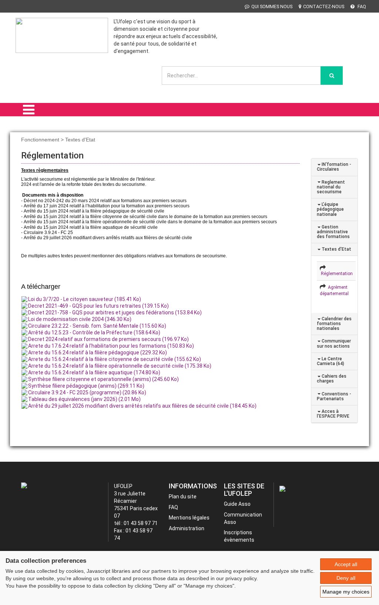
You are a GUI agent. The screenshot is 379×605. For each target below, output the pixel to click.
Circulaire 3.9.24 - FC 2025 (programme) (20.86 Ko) (87, 392)
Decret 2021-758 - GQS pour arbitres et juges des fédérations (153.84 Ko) (115, 312)
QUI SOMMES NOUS (271, 6)
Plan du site (183, 496)
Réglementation (336, 273)
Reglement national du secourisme (331, 187)
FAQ (361, 6)
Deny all (345, 578)
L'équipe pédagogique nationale (330, 209)
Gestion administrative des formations (333, 231)
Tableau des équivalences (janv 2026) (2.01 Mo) (84, 399)
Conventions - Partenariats (334, 396)
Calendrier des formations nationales (334, 323)
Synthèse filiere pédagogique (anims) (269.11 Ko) (86, 386)
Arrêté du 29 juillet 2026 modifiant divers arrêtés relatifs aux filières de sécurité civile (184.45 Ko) (142, 406)
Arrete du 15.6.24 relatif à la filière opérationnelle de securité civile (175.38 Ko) (119, 366)
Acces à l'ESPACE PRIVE (333, 414)
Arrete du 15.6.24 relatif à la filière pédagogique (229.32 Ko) (97, 352)
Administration (186, 528)
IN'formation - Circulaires (334, 167)
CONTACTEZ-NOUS (323, 6)
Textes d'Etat (336, 249)
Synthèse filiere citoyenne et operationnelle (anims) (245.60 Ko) (103, 379)
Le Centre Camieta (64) (330, 361)
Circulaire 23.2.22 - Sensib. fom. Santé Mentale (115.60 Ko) (97, 326)
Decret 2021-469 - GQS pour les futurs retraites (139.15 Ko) (98, 306)
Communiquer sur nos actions (334, 343)
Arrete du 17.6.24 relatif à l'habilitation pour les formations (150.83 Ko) (111, 346)
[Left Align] (332, 75)
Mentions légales (189, 518)
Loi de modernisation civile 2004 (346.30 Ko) (79, 319)
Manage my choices (345, 592)
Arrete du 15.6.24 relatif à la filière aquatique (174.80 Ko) (94, 372)
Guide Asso (237, 504)
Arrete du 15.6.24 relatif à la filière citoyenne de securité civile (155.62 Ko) (114, 359)
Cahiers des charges (331, 379)
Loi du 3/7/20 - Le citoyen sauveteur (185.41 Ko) (84, 299)
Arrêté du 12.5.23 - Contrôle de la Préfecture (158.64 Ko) (94, 332)
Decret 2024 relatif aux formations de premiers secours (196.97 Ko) (108, 339)
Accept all (346, 564)
